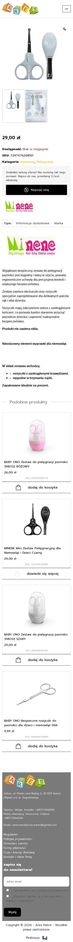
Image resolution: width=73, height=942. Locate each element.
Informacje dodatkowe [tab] (32, 223)
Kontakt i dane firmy (18, 857)
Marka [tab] (58, 223)
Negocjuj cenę (40, 190)
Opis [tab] (7, 223)
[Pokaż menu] (67, 8)
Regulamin (11, 834)
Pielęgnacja (45, 162)
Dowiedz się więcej (42, 573)
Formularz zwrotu (16, 843)
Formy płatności (15, 848)
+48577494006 (13, 818)
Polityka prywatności (18, 839)
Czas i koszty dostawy (19, 852)
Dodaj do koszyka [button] (42, 487)
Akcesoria (27, 162)
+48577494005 (45, 810)
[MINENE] (19, 207)
